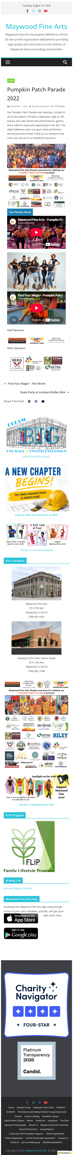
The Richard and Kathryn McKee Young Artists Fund (42, 1111)
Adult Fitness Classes (14, 1120)
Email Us (15, 1142)
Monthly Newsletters (52, 1142)
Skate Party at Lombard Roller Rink (42, 392)
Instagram (53, 1120)
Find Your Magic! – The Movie (26, 383)
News (10, 81)
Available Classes (50, 1116)
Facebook (40, 1120)
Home (11, 1107)
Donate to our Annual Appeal (37, 550)
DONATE (61, 1107)
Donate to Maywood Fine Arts (36, 804)
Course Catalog (31, 1116)
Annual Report (47, 1129)
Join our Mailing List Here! (18, 888)
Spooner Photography (15, 1125)
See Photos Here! (20, 212)
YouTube (64, 1120)
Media (30, 1120)
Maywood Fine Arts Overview (54, 1125)
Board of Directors (28, 1129)
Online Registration (55, 1133)
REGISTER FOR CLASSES (36, 456)
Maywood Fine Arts (36, 26)
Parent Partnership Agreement (40, 1138)
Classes (18, 1116)
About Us (33, 1125)
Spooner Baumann (41, 106)
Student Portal (24, 1107)
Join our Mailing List (31, 1142)
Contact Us (63, 1138)
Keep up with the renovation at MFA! (36, 514)
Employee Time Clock (43, 1107)
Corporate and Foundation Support (26, 1133)
